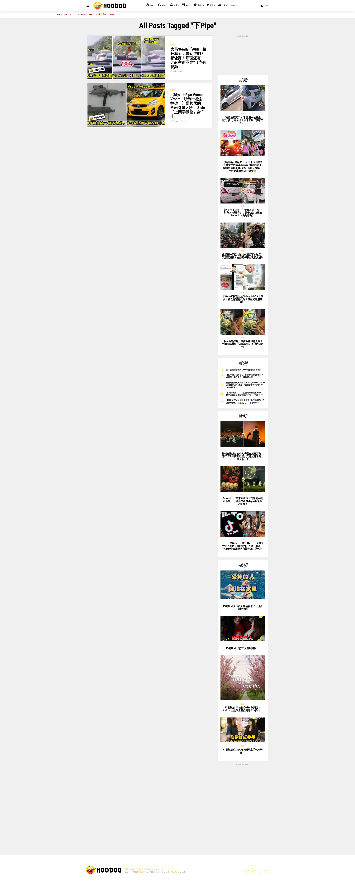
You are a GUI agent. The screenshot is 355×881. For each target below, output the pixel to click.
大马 (65, 14)
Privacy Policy (166, 869)
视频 (112, 14)
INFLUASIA (175, 872)
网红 (71, 14)
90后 (90, 14)
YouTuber (81, 14)
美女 (105, 14)
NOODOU (142, 872)
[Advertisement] (242, 54)
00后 (98, 14)
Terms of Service (152, 869)
